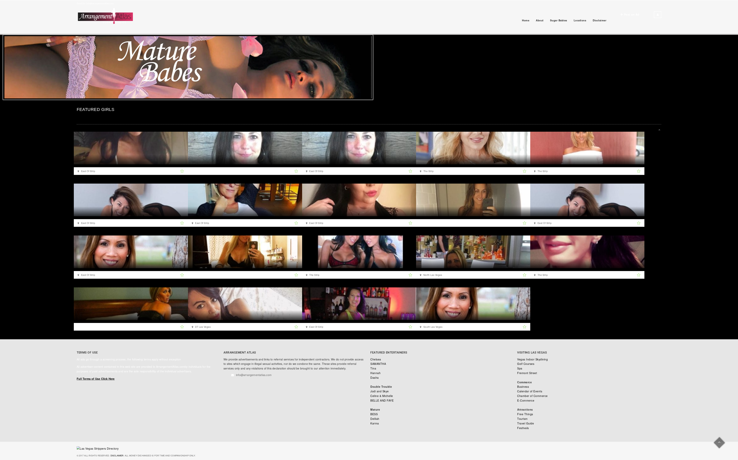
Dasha (374, 377)
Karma (374, 423)
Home (525, 20)
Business (523, 386)
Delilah (374, 419)
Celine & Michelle (381, 396)
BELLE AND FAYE (382, 400)
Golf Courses (525, 364)
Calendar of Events (529, 391)
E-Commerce (525, 400)
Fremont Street (527, 373)
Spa (519, 368)
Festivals (523, 428)
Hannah (375, 373)
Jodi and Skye (379, 391)
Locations (580, 20)
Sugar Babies (558, 20)
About (540, 20)
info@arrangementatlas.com (100, 3)
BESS (374, 414)
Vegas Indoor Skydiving (532, 359)
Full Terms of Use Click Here (96, 379)
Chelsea (375, 359)
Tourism (522, 419)
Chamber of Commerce (532, 396)
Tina (373, 368)
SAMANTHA (378, 364)
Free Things (525, 414)
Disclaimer (599, 20)
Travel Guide (525, 423)
